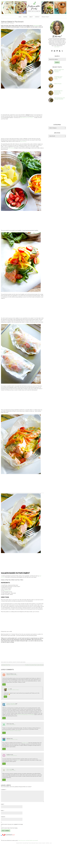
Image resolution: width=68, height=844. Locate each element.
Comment (3, 789)
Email (2, 810)
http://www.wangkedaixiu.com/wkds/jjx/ (25, 714)
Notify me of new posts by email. (9, 828)
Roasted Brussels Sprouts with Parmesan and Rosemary (58, 92)
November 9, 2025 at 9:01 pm (12, 755)
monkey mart (25, 742)
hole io (18, 760)
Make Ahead (22, 662)
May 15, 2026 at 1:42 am (11, 770)
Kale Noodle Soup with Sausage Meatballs (59, 98)
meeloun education (11, 703)
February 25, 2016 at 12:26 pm (13, 689)
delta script (9, 769)
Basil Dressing (7, 590)
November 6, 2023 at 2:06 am (12, 704)
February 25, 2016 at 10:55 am (12, 674)
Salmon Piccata (57, 83)
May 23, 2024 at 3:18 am (11, 724)
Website (3, 816)
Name (2, 804)
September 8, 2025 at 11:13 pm (12, 739)
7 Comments (11, 23)
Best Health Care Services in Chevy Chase (11, 730)
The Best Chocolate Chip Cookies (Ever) (34, 665)
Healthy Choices (16, 662)
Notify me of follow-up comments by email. (12, 824)
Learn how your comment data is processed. (28, 840)
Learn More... (57, 46)
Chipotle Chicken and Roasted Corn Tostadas (59, 70)
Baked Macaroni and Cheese (26, 117)
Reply (4, 684)
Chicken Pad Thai (6, 665)
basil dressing (36, 25)
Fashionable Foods (34, 7)
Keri (9, 688)
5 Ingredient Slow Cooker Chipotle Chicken (58, 77)
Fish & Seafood (9, 662)
